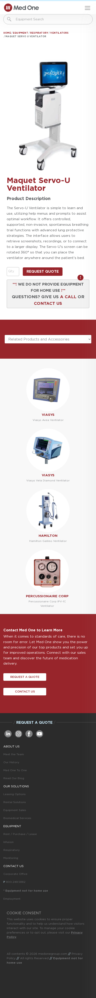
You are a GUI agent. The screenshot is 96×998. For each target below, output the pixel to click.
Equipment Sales (14, 810)
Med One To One (15, 770)
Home (7, 32)
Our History (11, 762)
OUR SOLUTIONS (16, 786)
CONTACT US (48, 303)
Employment (12, 898)
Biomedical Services (17, 818)
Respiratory (39, 32)
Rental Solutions (14, 802)
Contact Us (25, 691)
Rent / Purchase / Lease (20, 834)
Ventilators (59, 32)
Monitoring (10, 858)
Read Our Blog (13, 778)
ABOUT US (11, 746)
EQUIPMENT (12, 826)
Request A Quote (24, 677)
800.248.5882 (15, 881)
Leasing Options (14, 794)
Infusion (8, 842)
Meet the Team (13, 754)
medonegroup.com (52, 953)
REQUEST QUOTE (43, 271)
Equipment (20, 32)
